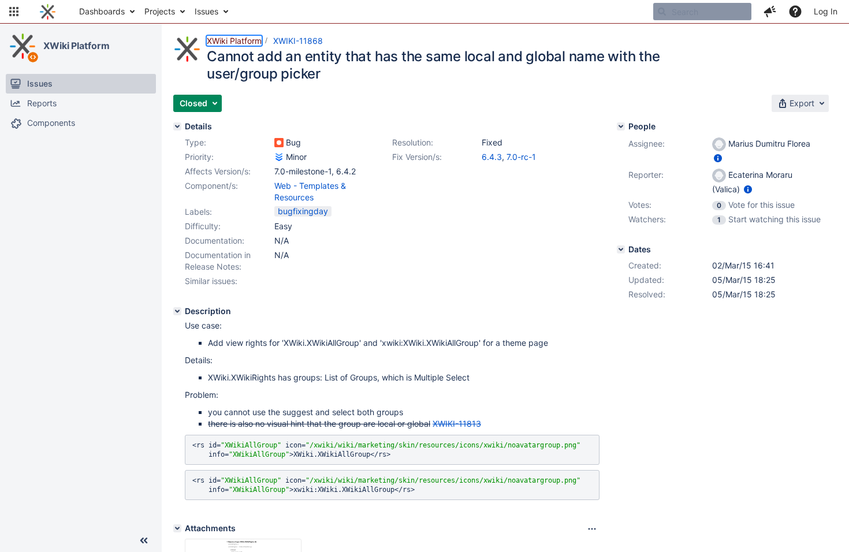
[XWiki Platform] (22, 46)
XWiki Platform (76, 45)
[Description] (177, 311)
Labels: (198, 212)
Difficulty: (203, 226)
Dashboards (102, 11)
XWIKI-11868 (298, 41)
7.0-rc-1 (521, 157)
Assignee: (646, 143)
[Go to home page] (47, 11)
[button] (14, 11)
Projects (159, 11)
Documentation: (214, 240)
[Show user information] (718, 158)
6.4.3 (492, 157)
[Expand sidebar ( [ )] (144, 540)
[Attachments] (177, 528)
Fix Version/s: (417, 157)
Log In (825, 11)
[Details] (177, 126)
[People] (621, 126)
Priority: (199, 157)
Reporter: (646, 175)
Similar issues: (211, 281)
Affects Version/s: (218, 171)
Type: (195, 142)
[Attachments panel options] (591, 529)
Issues (206, 11)
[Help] (795, 11)
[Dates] (621, 249)
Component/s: (211, 186)
